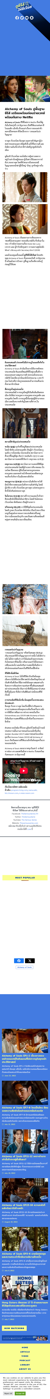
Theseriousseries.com (29, 823)
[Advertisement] (25, 47)
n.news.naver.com (26, 793)
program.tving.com (19, 790)
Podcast (25, 1360)
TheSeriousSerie (28, 816)
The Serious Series (29, 820)
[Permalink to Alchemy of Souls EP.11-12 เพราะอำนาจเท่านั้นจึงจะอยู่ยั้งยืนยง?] (25, 1141)
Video (25, 1356)
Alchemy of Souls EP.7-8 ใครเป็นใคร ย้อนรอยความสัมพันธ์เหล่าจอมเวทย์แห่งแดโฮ (25, 1109)
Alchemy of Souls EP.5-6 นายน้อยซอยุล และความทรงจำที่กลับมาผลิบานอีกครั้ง (24, 1255)
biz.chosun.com (11, 793)
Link (29, 829)
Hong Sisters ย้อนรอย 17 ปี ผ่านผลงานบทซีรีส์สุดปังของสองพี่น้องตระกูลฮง (25, 1304)
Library (25, 1364)
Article (25, 1351)
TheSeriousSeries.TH (29, 813)
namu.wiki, (33, 790)
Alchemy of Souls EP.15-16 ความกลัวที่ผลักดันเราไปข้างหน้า (23, 1206)
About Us (25, 1369)
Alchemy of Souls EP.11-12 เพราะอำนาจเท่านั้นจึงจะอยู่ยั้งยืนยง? (24, 1157)
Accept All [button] (20, 1393)
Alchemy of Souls (24, 967)
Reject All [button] (8, 1393)
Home (25, 1347)
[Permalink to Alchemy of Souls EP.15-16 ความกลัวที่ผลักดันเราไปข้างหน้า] (25, 1190)
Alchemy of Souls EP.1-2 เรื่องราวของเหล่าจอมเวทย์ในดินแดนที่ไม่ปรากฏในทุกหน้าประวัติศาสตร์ (24, 1059)
